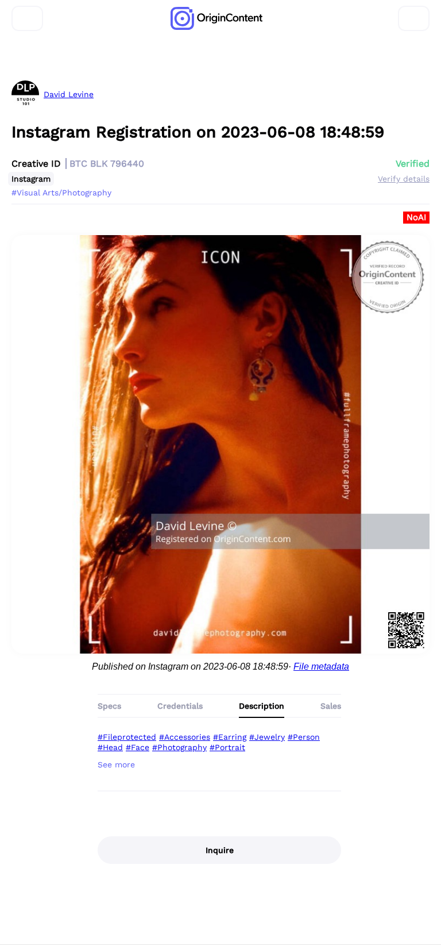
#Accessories (184, 737)
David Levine (69, 94)
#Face (137, 747)
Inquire (220, 850)
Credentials (180, 706)
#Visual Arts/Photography (61, 193)
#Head (110, 747)
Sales (330, 706)
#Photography (179, 747)
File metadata (321, 666)
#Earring (229, 737)
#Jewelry (267, 737)
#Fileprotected (127, 737)
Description (261, 706)
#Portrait (227, 747)
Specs (109, 706)
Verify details (404, 178)
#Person (304, 737)
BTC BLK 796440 (106, 163)
